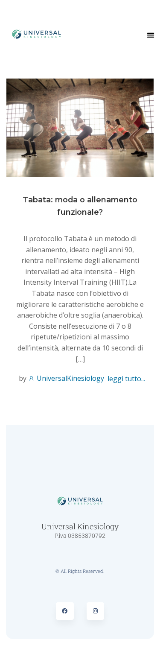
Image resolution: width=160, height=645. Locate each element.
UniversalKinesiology (69, 378)
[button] (150, 35)
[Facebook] (65, 611)
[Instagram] (96, 611)
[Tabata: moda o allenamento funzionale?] (80, 126)
